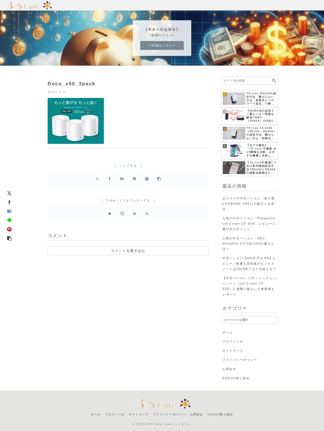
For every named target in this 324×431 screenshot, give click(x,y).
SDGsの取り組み (236, 378)
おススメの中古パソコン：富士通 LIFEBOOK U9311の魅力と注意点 (248, 204)
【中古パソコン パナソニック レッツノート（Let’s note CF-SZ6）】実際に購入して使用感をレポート (249, 286)
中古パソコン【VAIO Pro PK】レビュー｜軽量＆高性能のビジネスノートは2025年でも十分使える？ (249, 264)
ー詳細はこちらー (162, 45)
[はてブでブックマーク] (9, 211)
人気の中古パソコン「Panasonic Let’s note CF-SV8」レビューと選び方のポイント (249, 224)
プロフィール (232, 341)
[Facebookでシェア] (9, 202)
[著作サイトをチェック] (109, 213)
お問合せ (229, 369)
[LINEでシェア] (9, 220)
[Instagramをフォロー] (122, 213)
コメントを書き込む (128, 250)
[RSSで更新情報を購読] (147, 213)
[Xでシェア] (9, 193)
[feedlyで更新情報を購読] (134, 213)
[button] (9, 238)
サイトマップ (232, 350)
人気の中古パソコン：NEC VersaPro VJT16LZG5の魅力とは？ (248, 244)
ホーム (227, 332)
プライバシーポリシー (239, 359)
